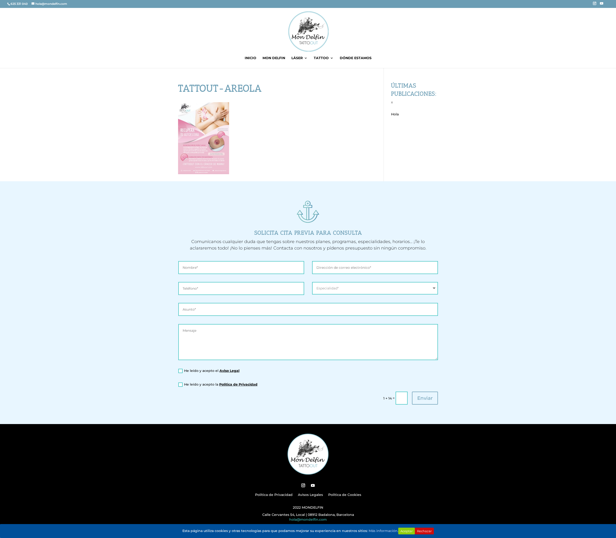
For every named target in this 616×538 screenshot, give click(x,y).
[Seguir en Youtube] (313, 485)
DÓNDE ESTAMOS (356, 58)
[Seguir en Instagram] (303, 485)
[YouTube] (601, 5)
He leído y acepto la (220, 384)
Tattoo (321, 58)
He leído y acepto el (211, 371)
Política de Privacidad (238, 384)
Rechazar (424, 531)
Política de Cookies (344, 495)
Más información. (383, 531)
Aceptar (406, 531)
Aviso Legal (229, 371)
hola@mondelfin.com (308, 519)
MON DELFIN (274, 58)
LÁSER (297, 58)
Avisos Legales (310, 495)
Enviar (425, 398)
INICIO (250, 58)
